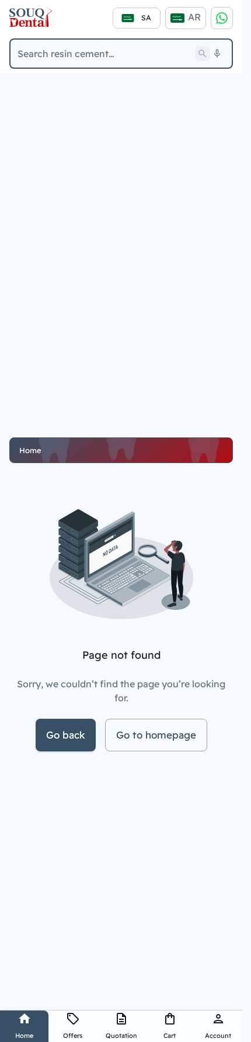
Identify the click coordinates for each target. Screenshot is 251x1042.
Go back (65, 735)
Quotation (121, 1036)
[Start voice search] (217, 53)
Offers (72, 1036)
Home (24, 1036)
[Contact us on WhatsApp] (222, 18)
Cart (169, 1036)
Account (218, 1036)
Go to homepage (156, 735)
